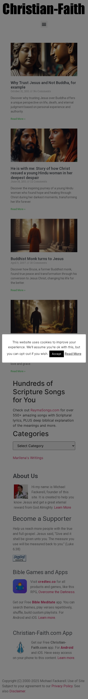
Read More (73, 354)
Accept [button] (56, 353)
